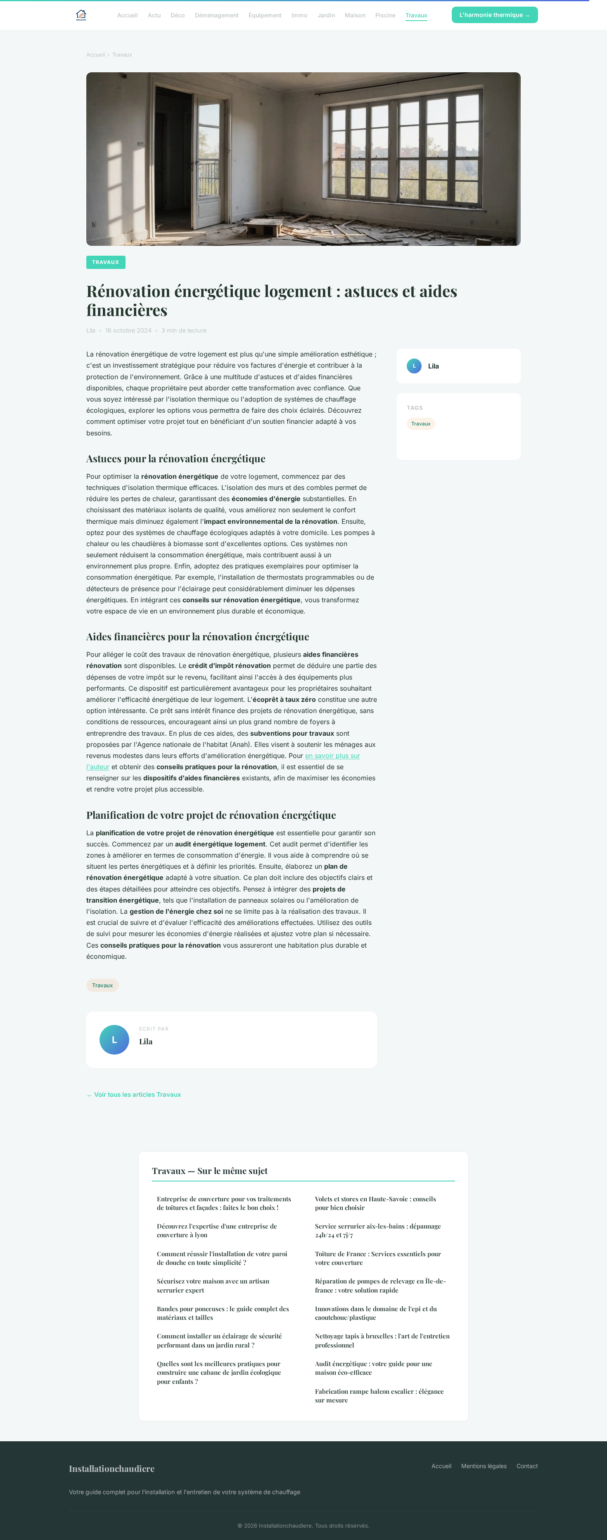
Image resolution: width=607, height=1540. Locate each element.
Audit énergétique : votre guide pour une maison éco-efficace (373, 1367)
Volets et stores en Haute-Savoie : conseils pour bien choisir (375, 1203)
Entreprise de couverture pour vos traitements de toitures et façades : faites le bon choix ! (224, 1203)
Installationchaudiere (111, 1468)
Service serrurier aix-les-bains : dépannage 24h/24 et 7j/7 (378, 1230)
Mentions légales (484, 1465)
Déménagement (217, 14)
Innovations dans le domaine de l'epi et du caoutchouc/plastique (376, 1313)
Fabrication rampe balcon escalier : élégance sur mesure (379, 1395)
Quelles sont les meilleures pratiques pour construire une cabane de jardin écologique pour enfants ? (219, 1372)
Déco (178, 14)
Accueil (127, 14)
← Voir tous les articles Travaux (133, 1094)
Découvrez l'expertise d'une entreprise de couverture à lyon (217, 1230)
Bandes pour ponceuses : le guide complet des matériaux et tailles (223, 1313)
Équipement (265, 14)
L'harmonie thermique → (495, 14)
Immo (300, 14)
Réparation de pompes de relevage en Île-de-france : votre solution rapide (380, 1285)
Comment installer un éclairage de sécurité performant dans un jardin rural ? (219, 1340)
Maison (355, 14)
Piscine (385, 14)
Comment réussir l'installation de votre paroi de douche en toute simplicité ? (222, 1258)
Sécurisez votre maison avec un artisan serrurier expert (213, 1285)
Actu (154, 14)
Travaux (416, 14)
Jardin (326, 14)
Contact (527, 1465)
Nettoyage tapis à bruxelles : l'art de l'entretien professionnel (382, 1340)
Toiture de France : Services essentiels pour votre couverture (378, 1258)
